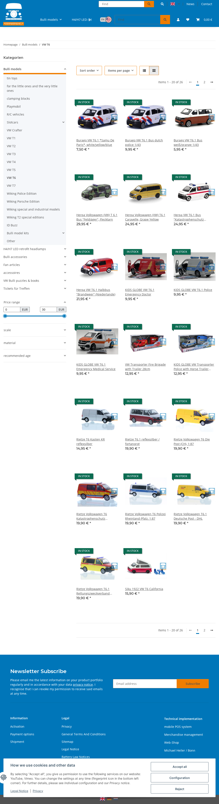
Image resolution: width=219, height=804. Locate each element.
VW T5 (11, 170)
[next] (212, 82)
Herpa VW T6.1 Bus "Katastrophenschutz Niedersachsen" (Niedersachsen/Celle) (189, 217)
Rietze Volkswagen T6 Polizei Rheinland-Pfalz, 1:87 (145, 516)
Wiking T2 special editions (25, 217)
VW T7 (11, 186)
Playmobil (14, 106)
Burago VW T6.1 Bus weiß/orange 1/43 (188, 142)
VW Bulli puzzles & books (21, 281)
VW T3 (11, 154)
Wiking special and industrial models (33, 209)
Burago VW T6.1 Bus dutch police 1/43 (144, 142)
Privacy (38, 791)
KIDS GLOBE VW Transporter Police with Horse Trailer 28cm (194, 366)
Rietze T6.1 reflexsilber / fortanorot (142, 441)
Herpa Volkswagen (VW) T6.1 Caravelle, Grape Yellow (145, 217)
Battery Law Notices (76, 757)
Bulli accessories (15, 257)
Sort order (87, 70)
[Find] (149, 4)
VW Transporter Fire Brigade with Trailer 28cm (145, 366)
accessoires (11, 273)
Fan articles (11, 265)
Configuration (179, 778)
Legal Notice (19, 791)
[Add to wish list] (111, 103)
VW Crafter (14, 130)
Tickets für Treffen (16, 288)
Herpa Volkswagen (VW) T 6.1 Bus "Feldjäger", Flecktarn (96, 217)
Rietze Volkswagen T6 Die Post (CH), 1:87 (192, 441)
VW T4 (11, 162)
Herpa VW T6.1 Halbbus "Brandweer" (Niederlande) (95, 292)
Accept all (180, 766)
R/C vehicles (15, 114)
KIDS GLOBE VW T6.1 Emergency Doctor (139, 292)
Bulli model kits (18, 233)
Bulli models (12, 69)
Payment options (22, 734)
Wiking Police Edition (22, 193)
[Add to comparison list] (100, 103)
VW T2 (11, 146)
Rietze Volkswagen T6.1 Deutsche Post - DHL (190, 516)
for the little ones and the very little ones (32, 88)
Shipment (17, 742)
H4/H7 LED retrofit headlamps (24, 249)
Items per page (119, 70)
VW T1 (11, 138)
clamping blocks (18, 98)
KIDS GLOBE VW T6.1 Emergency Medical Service (95, 366)
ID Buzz (12, 225)
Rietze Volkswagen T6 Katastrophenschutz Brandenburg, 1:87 (91, 516)
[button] (162, 4)
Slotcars (12, 122)
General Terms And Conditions (84, 734)
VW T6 (11, 178)
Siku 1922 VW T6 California (144, 589)
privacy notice (83, 684)
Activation (17, 726)
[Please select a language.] (175, 4)
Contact (206, 4)
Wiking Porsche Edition (23, 201)
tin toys (12, 78)
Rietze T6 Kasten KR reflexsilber (90, 441)
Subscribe (193, 684)
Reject (179, 789)
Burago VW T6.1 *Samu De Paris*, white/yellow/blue (95, 142)
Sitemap (67, 742)
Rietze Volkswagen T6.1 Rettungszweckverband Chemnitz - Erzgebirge (93, 591)
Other (11, 241)
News (190, 4)
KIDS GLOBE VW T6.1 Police (193, 290)
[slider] (5, 316)
